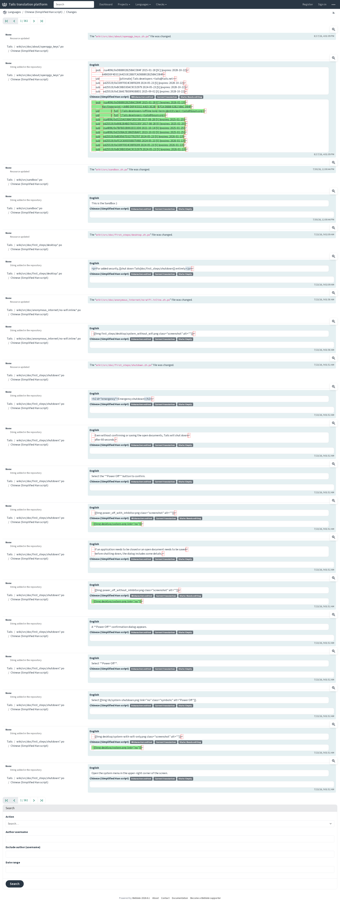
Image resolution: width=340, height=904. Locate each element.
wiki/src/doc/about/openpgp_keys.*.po (40, 46)
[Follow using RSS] (333, 12)
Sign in (322, 4)
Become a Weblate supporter (205, 898)
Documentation (180, 898)
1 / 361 (24, 21)
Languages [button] (142, 4)
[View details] (334, 29)
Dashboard (105, 4)
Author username (17, 832)
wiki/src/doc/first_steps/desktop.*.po (39, 245)
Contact (165, 898)
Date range (13, 862)
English (94, 65)
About (155, 898)
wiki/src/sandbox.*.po (29, 180)
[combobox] (74, 4)
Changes (71, 12)
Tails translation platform (28, 4)
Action (10, 817)
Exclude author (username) (23, 847)
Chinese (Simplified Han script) (43, 12)
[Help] (333, 4)
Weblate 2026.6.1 (141, 898)
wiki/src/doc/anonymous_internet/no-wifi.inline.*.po (48, 310)
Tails (10, 46)
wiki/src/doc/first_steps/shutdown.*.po (40, 375)
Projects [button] (123, 4)
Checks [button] (160, 4)
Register (307, 4)
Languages (14, 12)
